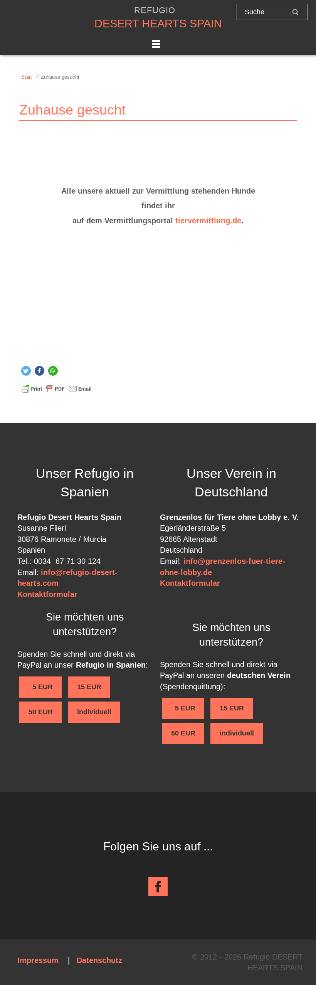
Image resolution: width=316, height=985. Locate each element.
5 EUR (41, 687)
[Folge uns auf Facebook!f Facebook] (158, 886)
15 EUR (89, 687)
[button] (26, 371)
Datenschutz (99, 960)
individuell (94, 712)
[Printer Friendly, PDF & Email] (56, 388)
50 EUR (41, 712)
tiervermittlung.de (208, 220)
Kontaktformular (47, 594)
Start (26, 77)
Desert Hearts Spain (158, 23)
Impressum (38, 960)
